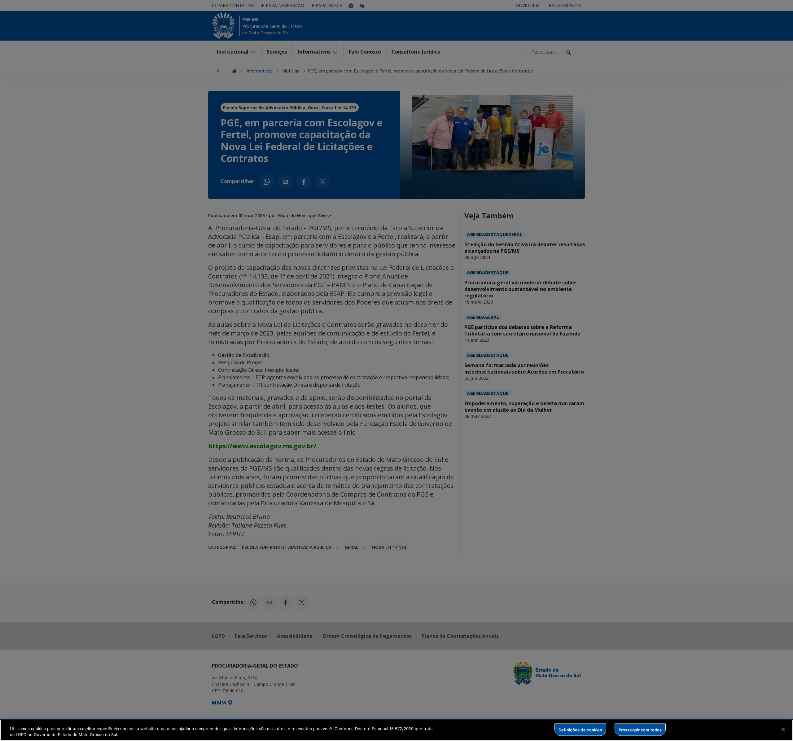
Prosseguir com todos (640, 729)
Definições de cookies (580, 729)
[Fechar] (783, 729)
